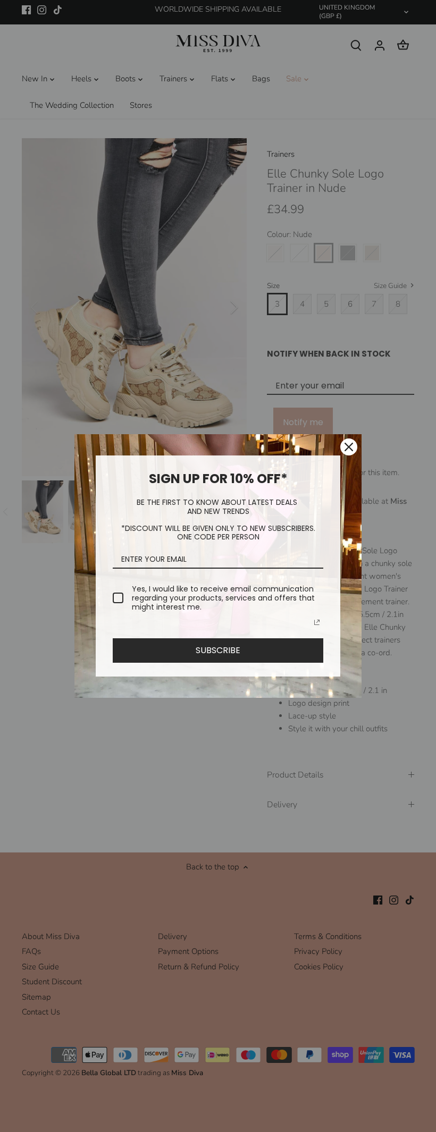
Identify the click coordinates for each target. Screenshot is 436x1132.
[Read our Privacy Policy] (317, 622)
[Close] (349, 447)
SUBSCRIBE (218, 650)
